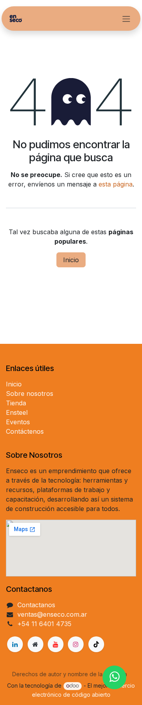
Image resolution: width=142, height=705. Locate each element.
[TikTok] (96, 644)
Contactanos (36, 605)
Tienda (16, 403)
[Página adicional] (35, 644)
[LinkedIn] (15, 644)
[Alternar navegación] (126, 18)
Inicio (71, 260)
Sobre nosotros (29, 393)
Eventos (18, 422)
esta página (116, 184)
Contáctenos (25, 431)
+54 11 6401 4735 (44, 624)
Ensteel (17, 412)
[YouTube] (56, 644)
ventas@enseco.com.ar (52, 614)
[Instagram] (76, 644)
